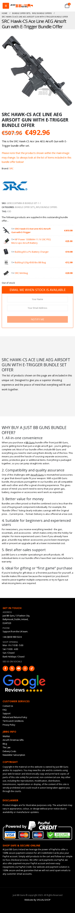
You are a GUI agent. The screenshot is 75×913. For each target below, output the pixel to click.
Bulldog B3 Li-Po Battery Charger (32, 251)
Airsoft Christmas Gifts (13, 739)
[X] (12, 668)
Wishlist (6, 736)
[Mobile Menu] (6, 6)
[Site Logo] (21, 6)
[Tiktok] (32, 668)
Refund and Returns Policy (15, 717)
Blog (5, 743)
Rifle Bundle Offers (46, 207)
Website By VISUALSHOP (37, 899)
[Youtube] (18, 668)
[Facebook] (5, 668)
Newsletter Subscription (14, 754)
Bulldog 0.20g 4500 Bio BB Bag (30, 262)
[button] (70, 103)
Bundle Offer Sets (25, 207)
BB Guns (30, 442)
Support (6, 713)
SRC (11, 168)
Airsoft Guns (37, 474)
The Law (6, 747)
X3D (9, 211)
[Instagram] (25, 668)
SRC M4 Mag (21, 273)
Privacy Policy (9, 724)
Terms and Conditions (13, 720)
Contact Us (8, 705)
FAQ (5, 709)
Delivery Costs (9, 751)
